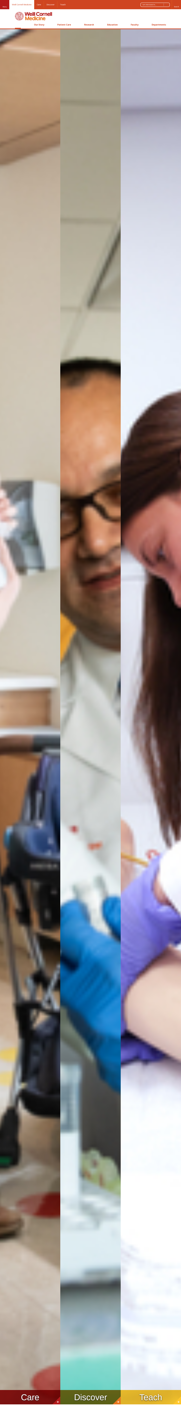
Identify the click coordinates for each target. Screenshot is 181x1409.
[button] (176, 4)
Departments (159, 24)
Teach (63, 4)
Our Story (39, 24)
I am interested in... (149, 5)
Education (112, 24)
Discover (51, 4)
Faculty (134, 24)
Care (39, 4)
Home (17, 24)
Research (89, 24)
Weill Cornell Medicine (22, 4)
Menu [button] (5, 7)
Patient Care (64, 24)
